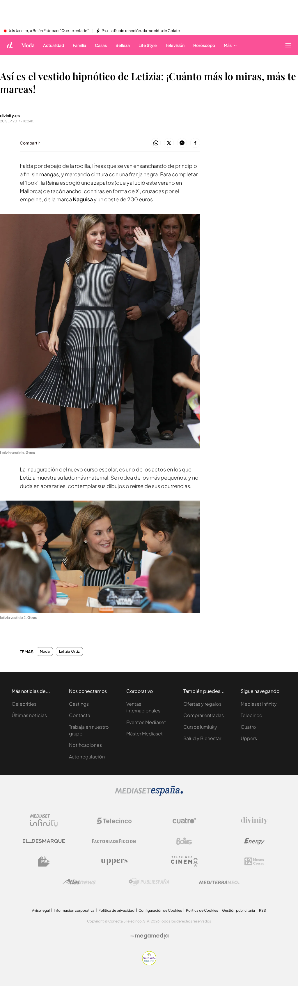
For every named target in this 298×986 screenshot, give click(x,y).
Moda (28, 45)
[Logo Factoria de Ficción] (114, 841)
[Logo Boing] (184, 841)
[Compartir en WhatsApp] (156, 143)
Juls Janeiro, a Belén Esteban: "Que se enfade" (49, 31)
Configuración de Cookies (160, 910)
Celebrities (24, 704)
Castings (79, 704)
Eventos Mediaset (146, 722)
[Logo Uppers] (114, 861)
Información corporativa (74, 910)
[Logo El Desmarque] (44, 841)
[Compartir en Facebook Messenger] (182, 143)
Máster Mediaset (144, 733)
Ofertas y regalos (202, 704)
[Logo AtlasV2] (79, 882)
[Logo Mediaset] (149, 794)
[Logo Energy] (254, 841)
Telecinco (251, 715)
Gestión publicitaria (238, 910)
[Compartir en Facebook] (195, 143)
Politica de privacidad (116, 910)
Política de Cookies (202, 910)
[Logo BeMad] (44, 861)
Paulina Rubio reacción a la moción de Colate (141, 31)
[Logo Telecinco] (114, 821)
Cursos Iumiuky (200, 727)
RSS (262, 910)
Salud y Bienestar (202, 738)
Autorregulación (87, 756)
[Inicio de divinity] (10, 45)
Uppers (249, 738)
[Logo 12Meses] (254, 861)
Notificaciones (85, 745)
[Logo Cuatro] (184, 821)
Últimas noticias (29, 715)
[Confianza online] (149, 963)
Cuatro (248, 727)
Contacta (79, 715)
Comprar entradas (203, 715)
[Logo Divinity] (254, 821)
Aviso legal (41, 910)
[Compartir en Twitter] (169, 143)
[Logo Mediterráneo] (219, 882)
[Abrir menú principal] (288, 45)
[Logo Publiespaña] (149, 882)
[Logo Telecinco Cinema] (184, 861)
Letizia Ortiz (69, 651)
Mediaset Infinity (259, 704)
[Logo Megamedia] (151, 935)
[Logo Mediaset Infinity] (44, 821)
